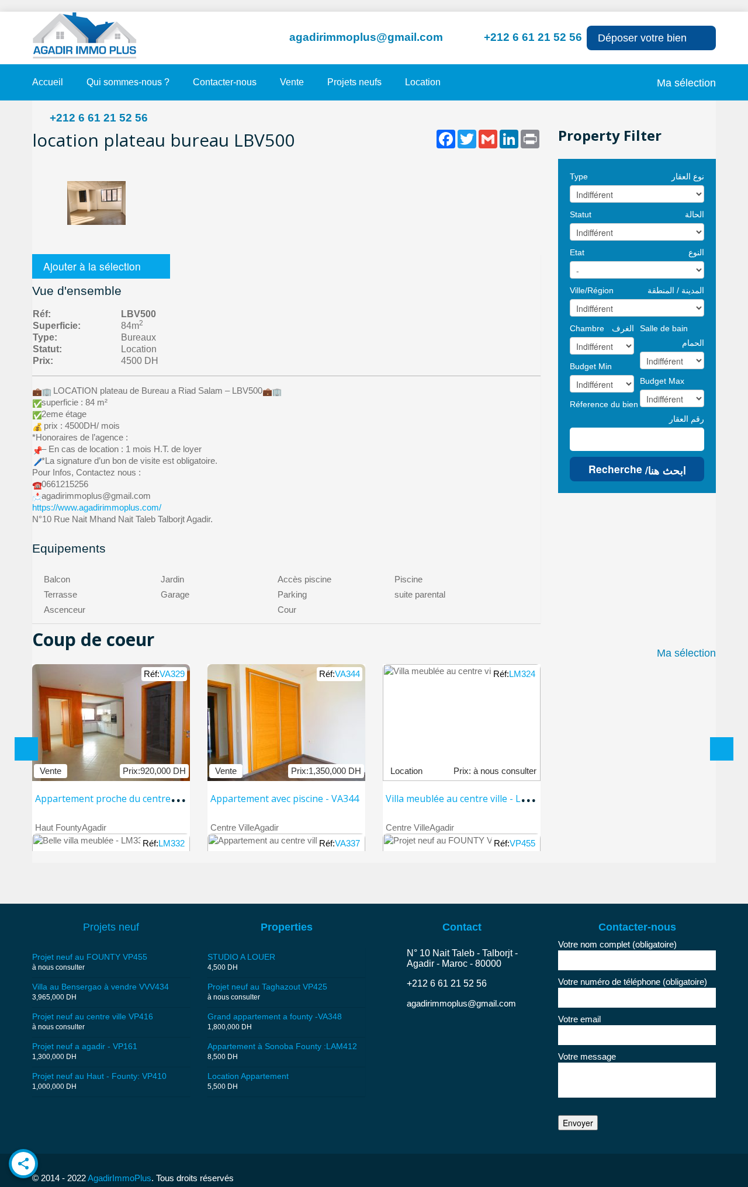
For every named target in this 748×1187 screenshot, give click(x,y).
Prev (47, 163)
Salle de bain (664, 328)
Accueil (47, 82)
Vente (292, 82)
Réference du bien (604, 404)
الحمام (693, 343)
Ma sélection (686, 83)
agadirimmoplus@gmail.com (366, 37)
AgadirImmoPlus (118, 1178)
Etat (577, 252)
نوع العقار (687, 176)
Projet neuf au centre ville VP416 (92, 1016)
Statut (580, 214)
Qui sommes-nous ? (127, 82)
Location (423, 82)
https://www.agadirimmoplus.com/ (96, 507)
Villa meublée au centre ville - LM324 (465, 798)
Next (525, 163)
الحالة (694, 214)
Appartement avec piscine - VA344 (284, 798)
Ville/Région (592, 290)
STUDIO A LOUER (241, 957)
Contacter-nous (225, 82)
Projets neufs (354, 82)
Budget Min (591, 366)
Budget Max (662, 381)
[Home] (84, 35)
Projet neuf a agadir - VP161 (84, 1046)
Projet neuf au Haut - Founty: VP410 (99, 1076)
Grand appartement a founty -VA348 (274, 1016)
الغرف (623, 328)
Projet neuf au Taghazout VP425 (267, 986)
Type (579, 176)
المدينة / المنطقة (675, 290)
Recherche (637, 469)
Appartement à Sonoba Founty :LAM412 (282, 1046)
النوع (696, 252)
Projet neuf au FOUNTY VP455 (89, 957)
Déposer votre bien (642, 38)
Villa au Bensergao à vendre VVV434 (100, 986)
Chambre (587, 328)
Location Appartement (248, 1076)
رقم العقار (686, 419)
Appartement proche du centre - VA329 (120, 798)
